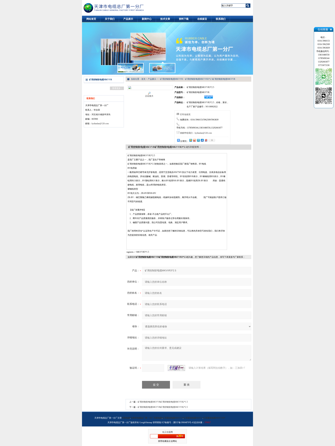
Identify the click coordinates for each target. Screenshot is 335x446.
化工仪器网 (167, 432)
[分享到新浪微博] (194, 140)
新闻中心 (147, 19)
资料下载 (184, 19)
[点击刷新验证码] (176, 368)
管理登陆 (157, 422)
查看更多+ (117, 88)
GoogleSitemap (145, 422)
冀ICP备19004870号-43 (183, 422)
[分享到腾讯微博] (198, 140)
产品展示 (128, 19)
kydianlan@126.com (100, 123)
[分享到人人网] (202, 140)
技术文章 (165, 19)
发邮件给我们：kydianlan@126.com (196, 133)
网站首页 (91, 19)
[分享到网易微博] (206, 140)
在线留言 (202, 19)
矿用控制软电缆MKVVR (100, 79)
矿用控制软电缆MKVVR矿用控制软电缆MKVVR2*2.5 (163, 407)
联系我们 (221, 19)
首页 (143, 79)
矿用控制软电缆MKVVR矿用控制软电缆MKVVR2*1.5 (163, 402)
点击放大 (149, 96)
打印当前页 (185, 114)
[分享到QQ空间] (190, 140)
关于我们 (110, 19)
